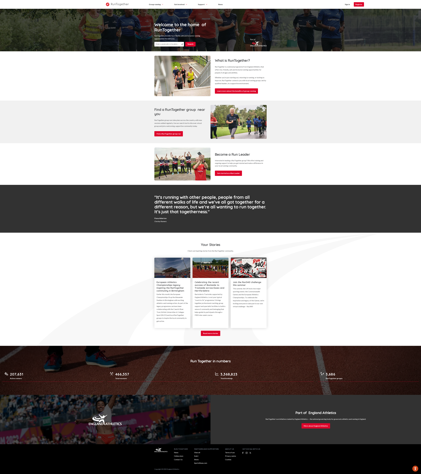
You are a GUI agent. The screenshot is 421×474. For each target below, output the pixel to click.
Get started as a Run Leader (228, 173)
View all (197, 452)
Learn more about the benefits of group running (236, 91)
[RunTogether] (116, 4)
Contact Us (178, 459)
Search (190, 44)
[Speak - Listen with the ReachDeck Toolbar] (415, 469)
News (176, 452)
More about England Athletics (316, 426)
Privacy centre (230, 456)
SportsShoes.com (200, 463)
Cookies (228, 459)
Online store (178, 456)
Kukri (196, 456)
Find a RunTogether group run (169, 134)
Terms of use (230, 452)
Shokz (196, 459)
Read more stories (210, 333)
